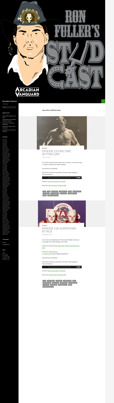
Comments (6, 257)
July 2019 (5, 188)
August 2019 (5, 186)
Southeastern (55, 193)
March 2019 (5, 196)
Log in (4, 253)
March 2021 (5, 148)
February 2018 (6, 222)
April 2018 (5, 218)
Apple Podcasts (52, 185)
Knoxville (54, 191)
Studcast (63, 193)
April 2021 (5, 146)
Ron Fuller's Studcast (10, 101)
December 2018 (6, 202)
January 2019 (6, 200)
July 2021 (5, 140)
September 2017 (6, 232)
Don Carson (51, 280)
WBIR (44, 195)
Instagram (53, 254)
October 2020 (6, 158)
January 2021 (6, 152)
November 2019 (6, 180)
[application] (62, 177)
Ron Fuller (46, 193)
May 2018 (5, 216)
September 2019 (6, 184)
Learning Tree (63, 191)
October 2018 (6, 206)
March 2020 (5, 172)
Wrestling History (53, 195)
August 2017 (5, 234)
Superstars (54, 284)
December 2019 (6, 178)
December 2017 (6, 226)
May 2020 (5, 168)
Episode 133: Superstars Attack (59, 230)
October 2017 (6, 230)
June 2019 (5, 190)
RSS (65, 185)
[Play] (43, 177)
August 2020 (5, 162)
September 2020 (6, 160)
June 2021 (5, 142)
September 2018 (6, 208)
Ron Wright (64, 282)
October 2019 (6, 182)
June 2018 (5, 214)
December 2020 (6, 154)
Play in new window (53, 181)
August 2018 (5, 210)
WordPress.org (6, 259)
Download (62, 181)
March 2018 (5, 220)
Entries (5, 255)
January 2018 (6, 224)
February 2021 (6, 150)
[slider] (79, 177)
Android (60, 185)
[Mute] (76, 177)
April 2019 (5, 194)
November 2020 (6, 156)
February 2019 (6, 198)
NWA (70, 191)
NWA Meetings (77, 191)
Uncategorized (6, 244)
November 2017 (6, 228)
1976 (49, 191)
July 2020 (5, 164)
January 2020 (6, 176)
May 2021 (5, 144)
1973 (44, 191)
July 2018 (5, 212)
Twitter (46, 254)
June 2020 (5, 166)
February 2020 (6, 174)
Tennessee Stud (72, 193)
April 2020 (5, 170)
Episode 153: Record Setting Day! (56, 152)
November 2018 (6, 204)
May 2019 (5, 192)
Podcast (44, 148)
